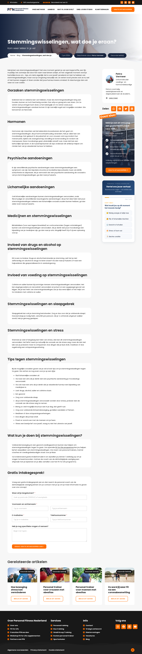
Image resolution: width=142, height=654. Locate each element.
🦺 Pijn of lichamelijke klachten (117, 219)
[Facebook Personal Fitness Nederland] (125, 2)
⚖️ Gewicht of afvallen (114, 225)
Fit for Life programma (64, 447)
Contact (89, 625)
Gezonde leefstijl (117, 55)
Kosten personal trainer (63, 636)
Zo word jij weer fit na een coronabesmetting (119, 586)
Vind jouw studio (85, 9)
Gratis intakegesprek (123, 9)
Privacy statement (38, 650)
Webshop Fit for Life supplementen (25, 636)
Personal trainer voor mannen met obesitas (87, 586)
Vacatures (90, 636)
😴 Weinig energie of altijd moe (117, 213)
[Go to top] (132, 650)
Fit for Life (14, 629)
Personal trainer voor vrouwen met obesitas (55, 586)
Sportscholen (59, 639)
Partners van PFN (17, 639)
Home (12, 55)
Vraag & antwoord (93, 629)
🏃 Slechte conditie (113, 236)
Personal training (60, 625)
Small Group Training (62, 632)
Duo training (58, 629)
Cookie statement (56, 650)
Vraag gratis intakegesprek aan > (29, 546)
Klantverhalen (102, 9)
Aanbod (51, 9)
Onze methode (38, 9)
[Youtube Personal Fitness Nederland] (133, 2)
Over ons (14, 625)
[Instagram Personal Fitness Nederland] (121, 2)
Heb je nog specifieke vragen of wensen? (30, 526)
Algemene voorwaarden (18, 650)
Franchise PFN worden (19, 632)
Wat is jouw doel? (65, 9)
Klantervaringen (93, 632)
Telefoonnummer (58, 515)
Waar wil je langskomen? (23, 493)
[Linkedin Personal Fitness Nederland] (129, 2)
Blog (18, 55)
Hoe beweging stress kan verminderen (22, 586)
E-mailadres (18, 515)
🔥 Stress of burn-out (114, 231)
